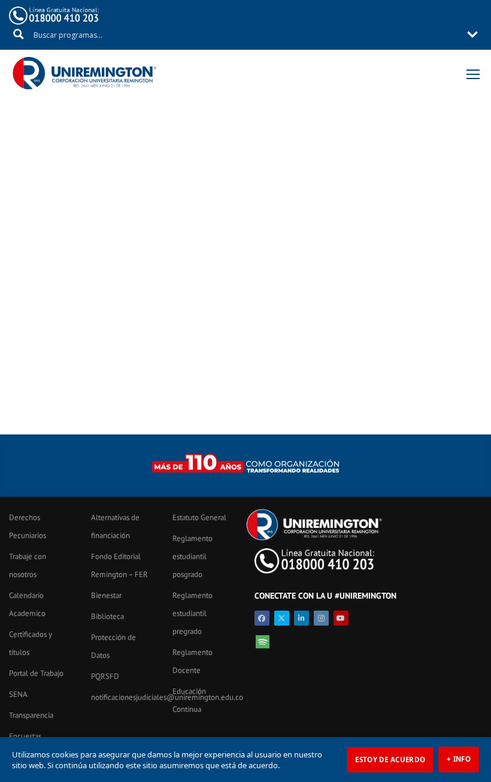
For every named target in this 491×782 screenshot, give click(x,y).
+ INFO (459, 758)
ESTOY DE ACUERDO (390, 759)
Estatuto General (199, 517)
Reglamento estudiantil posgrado (192, 556)
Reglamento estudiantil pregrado (192, 613)
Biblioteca (107, 616)
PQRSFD (105, 676)
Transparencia (31, 715)
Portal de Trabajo (36, 673)
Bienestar (106, 595)
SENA (18, 694)
